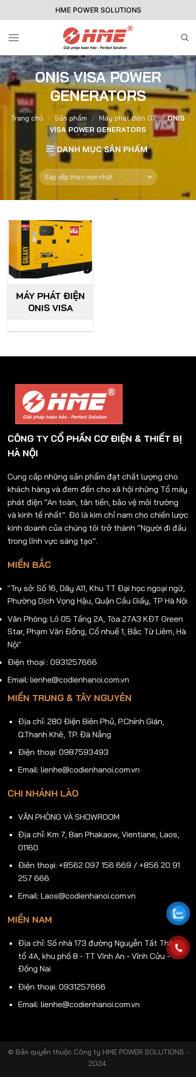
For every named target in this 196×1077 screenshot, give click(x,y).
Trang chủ (27, 118)
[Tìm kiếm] (184, 37)
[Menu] (14, 37)
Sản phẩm (71, 118)
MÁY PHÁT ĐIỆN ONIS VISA (50, 301)
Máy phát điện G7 (127, 118)
